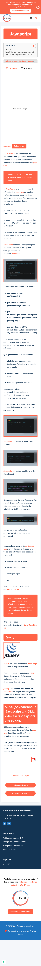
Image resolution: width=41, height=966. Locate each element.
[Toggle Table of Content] (32, 46)
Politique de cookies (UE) (13, 838)
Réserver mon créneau (20, 10)
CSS (17, 590)
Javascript (6, 146)
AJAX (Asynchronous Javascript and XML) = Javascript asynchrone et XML (20, 53)
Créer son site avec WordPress (15, 61)
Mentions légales (9, 849)
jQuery (8, 49)
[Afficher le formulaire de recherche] (36, 18)
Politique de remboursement (14, 842)
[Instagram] (4, 824)
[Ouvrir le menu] (31, 18)
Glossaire (6, 864)
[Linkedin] (9, 824)
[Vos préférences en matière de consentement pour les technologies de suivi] (4, 962)
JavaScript (10, 154)
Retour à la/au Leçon (20, 776)
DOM (8, 590)
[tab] (11, 68)
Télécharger (19, 146)
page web (20, 192)
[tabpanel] (20, 419)
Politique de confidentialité (13, 846)
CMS (10, 607)
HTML (32, 673)
